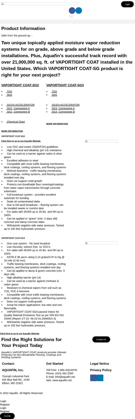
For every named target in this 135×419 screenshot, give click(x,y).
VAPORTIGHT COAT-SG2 (20, 85)
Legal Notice (99, 363)
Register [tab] (5, 404)
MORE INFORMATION (12, 131)
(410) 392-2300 (64, 373)
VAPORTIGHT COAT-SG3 (65, 85)
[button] (71, 16)
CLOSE (7, 416)
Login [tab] (3, 401)
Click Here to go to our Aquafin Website (21, 141)
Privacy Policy (101, 370)
